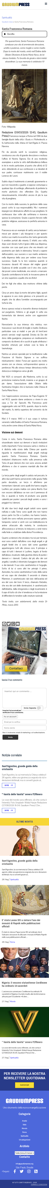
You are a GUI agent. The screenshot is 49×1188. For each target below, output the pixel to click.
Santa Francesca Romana (17, 29)
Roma (12, 942)
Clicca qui (24, 1085)
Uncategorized (24, 1140)
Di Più (7, 785)
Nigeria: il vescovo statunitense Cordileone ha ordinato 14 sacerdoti (24, 984)
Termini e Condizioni (39, 1184)
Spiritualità (7, 17)
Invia (10, 737)
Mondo (13, 1001)
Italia (24, 1125)
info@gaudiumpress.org (24, 1164)
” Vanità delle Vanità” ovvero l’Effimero (22, 1042)
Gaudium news (7, 22)
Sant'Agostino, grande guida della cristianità (20, 768)
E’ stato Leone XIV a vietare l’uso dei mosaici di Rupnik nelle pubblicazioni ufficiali (21, 923)
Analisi (24, 1121)
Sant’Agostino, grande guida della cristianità (20, 862)
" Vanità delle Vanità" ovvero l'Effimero (22, 794)
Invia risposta (30, 708)
